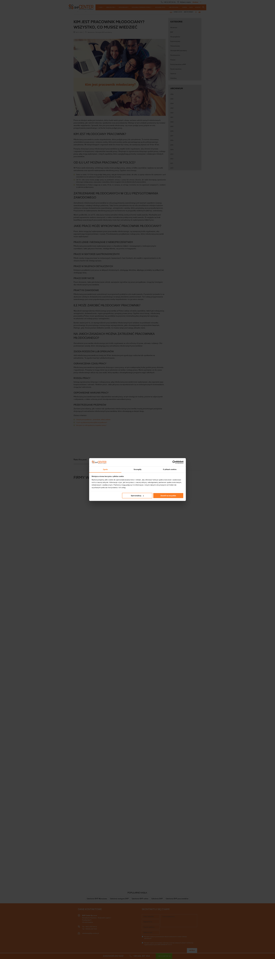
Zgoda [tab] (105, 469)
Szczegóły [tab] (137, 469)
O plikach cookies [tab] (169, 469)
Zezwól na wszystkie (168, 496)
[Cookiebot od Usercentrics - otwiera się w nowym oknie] (174, 462)
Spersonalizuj (136, 496)
